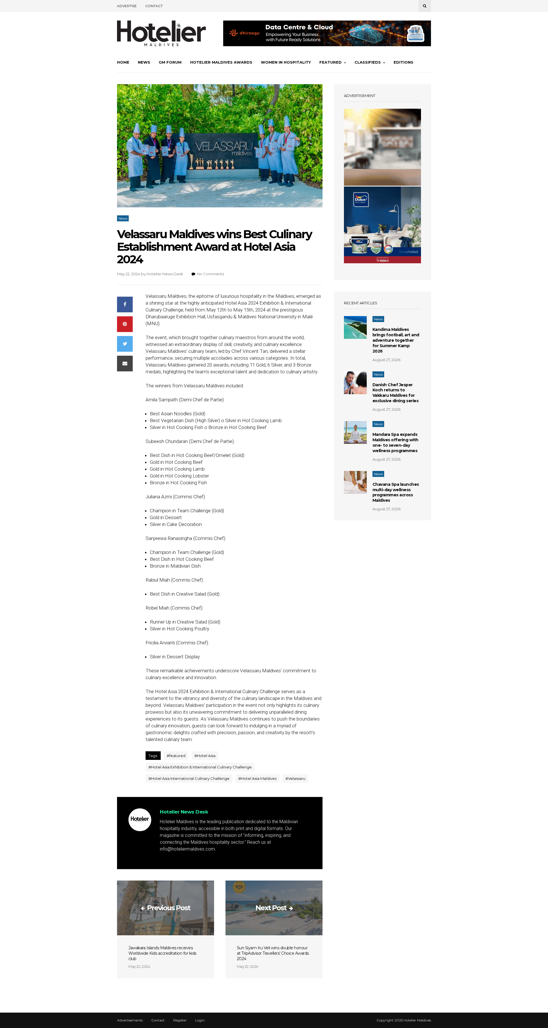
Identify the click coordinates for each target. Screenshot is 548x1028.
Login (200, 1020)
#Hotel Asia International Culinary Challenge (188, 778)
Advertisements (130, 1020)
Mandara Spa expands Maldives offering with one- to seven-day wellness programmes (395, 442)
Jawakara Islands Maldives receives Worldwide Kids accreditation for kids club (162, 953)
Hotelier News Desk (164, 274)
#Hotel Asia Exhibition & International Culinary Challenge (200, 767)
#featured (176, 755)
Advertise (127, 6)
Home (123, 62)
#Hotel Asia (204, 755)
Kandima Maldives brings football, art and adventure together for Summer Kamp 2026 (395, 340)
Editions (403, 62)
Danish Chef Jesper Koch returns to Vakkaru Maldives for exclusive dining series (395, 393)
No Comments (210, 274)
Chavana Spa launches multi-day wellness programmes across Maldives (395, 492)
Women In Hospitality (286, 62)
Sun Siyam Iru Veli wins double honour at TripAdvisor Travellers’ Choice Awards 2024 (273, 953)
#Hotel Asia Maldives (257, 778)
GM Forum (170, 62)
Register (180, 1020)
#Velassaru (295, 778)
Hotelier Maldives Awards (221, 62)
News (144, 62)
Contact (154, 6)
